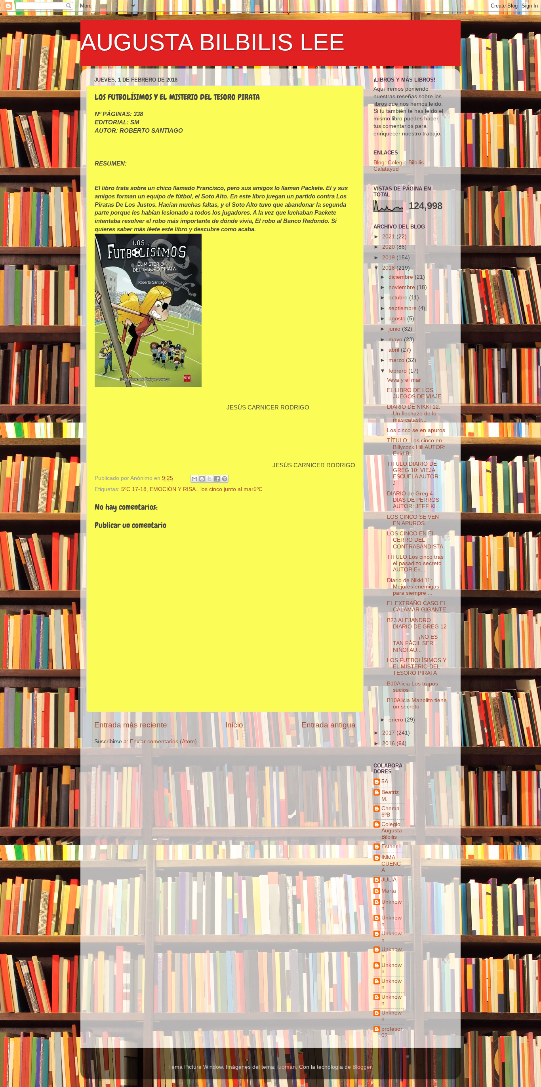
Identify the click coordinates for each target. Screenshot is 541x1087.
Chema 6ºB (390, 811)
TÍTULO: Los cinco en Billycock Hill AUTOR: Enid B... (416, 447)
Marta (388, 891)
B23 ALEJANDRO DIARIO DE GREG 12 (417, 623)
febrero (398, 371)
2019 (389, 258)
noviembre (403, 287)
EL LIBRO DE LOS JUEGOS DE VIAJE (414, 393)
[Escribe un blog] (202, 479)
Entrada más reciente (130, 725)
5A (384, 781)
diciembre (402, 277)
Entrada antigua (328, 725)
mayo (396, 340)
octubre (399, 298)
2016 (389, 743)
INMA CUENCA (391, 864)
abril (395, 350)
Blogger (361, 1067)
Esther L (391, 846)
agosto (398, 319)
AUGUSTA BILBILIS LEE (212, 42)
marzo (397, 360)
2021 (389, 237)
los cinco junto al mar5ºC (231, 489)
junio (395, 329)
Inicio (234, 725)
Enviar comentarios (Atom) (163, 741)
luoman (286, 1067)
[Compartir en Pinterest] (225, 479)
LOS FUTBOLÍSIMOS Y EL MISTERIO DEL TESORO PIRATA (416, 666)
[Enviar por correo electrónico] (194, 479)
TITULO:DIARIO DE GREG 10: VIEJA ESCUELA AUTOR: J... (413, 473)
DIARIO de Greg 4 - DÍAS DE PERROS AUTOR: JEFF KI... (413, 500)
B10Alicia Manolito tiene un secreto (417, 703)
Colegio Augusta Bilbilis (391, 830)
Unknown (391, 905)
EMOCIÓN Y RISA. (173, 489)
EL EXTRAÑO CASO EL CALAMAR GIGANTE (416, 606)
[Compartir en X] (209, 479)
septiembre (403, 308)
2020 (389, 247)
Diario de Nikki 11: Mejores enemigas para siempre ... (413, 586)
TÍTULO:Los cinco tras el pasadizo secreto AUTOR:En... (415, 563)
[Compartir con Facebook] (217, 479)
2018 (389, 268)
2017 (389, 733)
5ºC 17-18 (134, 489)
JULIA (388, 880)
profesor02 (391, 1032)
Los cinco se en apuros (416, 430)
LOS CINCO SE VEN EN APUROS (413, 520)
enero (397, 720)
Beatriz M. (390, 795)
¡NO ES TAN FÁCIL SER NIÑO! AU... (412, 643)
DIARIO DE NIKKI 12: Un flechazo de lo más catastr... (413, 413)
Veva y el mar (404, 380)
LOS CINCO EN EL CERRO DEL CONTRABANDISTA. (416, 540)
